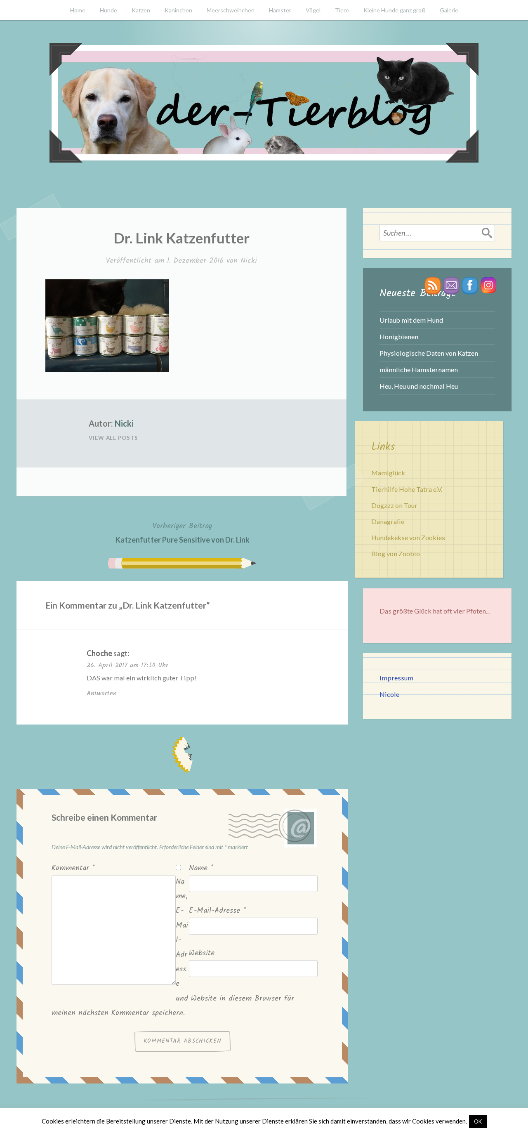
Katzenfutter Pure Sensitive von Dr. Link (183, 532)
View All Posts (113, 437)
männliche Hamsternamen (419, 369)
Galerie (449, 10)
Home (77, 10)
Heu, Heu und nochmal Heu (419, 386)
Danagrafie (387, 521)
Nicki (248, 261)
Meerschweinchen (231, 10)
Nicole (389, 694)
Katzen (141, 10)
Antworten (102, 693)
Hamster (280, 10)
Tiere (342, 10)
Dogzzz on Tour (394, 505)
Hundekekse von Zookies (408, 537)
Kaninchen (178, 10)
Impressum (396, 678)
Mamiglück (388, 473)
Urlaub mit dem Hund (411, 320)
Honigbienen (399, 336)
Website (201, 953)
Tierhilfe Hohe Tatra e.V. (406, 489)
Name (201, 868)
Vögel (313, 10)
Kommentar (73, 868)
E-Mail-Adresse (217, 911)
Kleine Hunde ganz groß (394, 10)
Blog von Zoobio (395, 553)
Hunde (108, 10)
